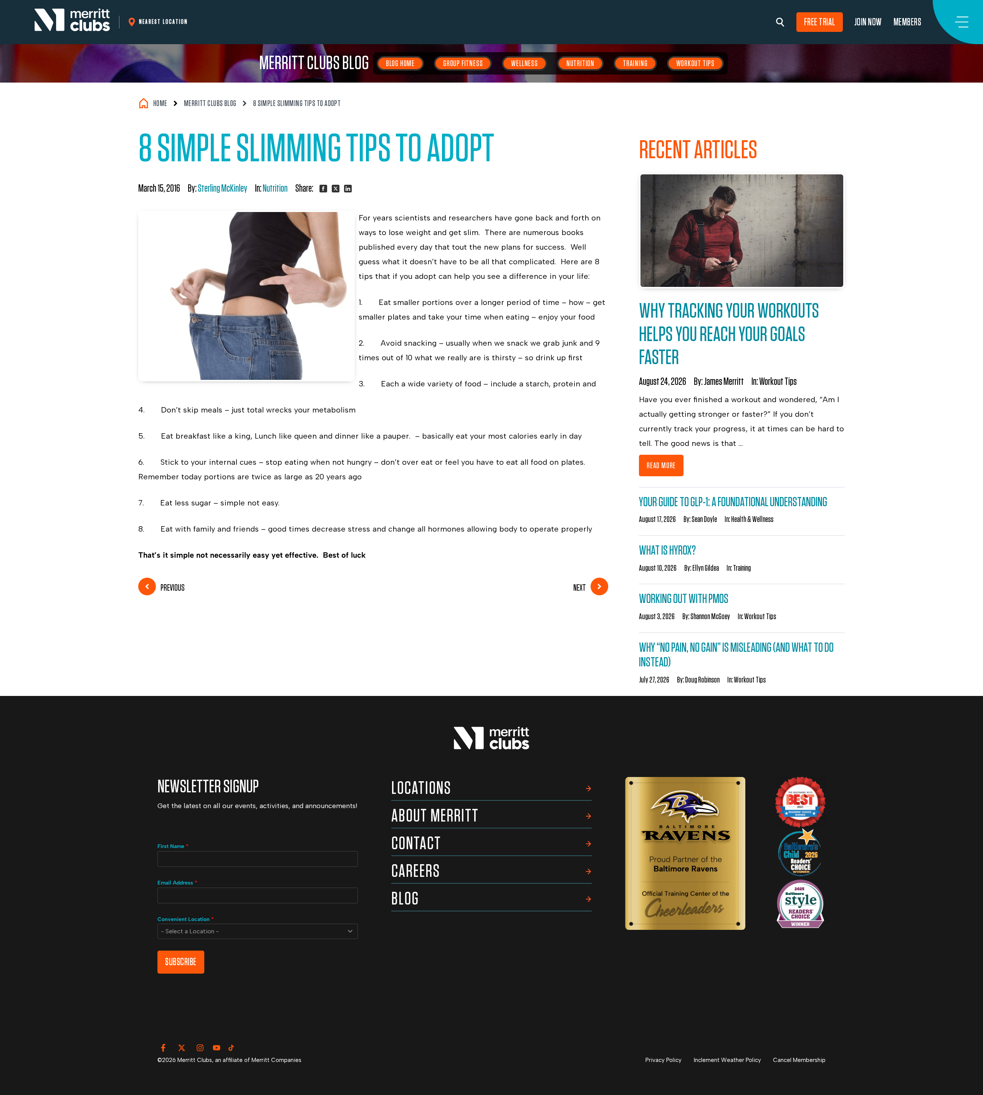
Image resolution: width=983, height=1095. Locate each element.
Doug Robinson (702, 680)
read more (661, 465)
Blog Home (400, 63)
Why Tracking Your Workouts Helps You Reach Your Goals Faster (729, 334)
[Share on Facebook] (323, 188)
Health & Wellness (752, 519)
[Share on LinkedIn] (348, 188)
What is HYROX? (667, 550)
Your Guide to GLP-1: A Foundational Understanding (733, 502)
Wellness (524, 63)
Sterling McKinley (222, 188)
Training (635, 63)
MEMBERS (908, 22)
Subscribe (181, 962)
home (160, 103)
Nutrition (580, 63)
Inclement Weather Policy (727, 1060)
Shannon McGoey (710, 616)
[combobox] (257, 931)
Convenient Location (185, 919)
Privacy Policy (663, 1060)
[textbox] (250, 931)
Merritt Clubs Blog (314, 63)
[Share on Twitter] (335, 188)
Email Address (177, 883)
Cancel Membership (799, 1060)
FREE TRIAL (819, 22)
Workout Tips (695, 63)
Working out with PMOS (683, 599)
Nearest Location (163, 21)
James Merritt (724, 381)
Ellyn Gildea (705, 568)
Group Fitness (463, 63)
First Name (173, 846)
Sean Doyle (704, 519)
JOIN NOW (868, 22)
